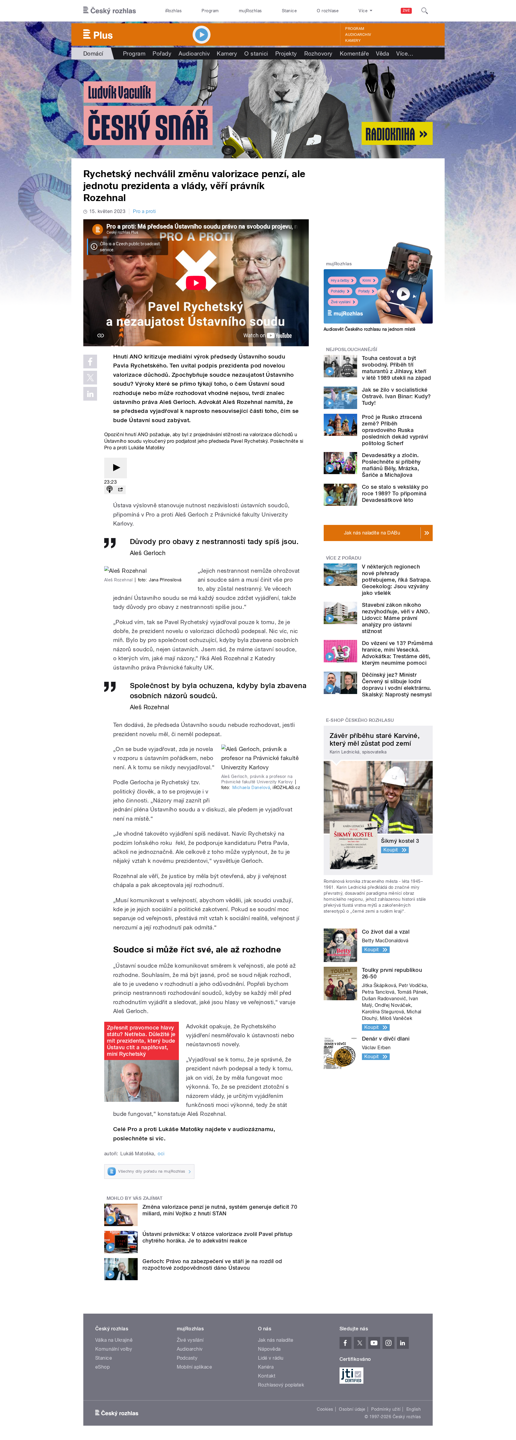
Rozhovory (318, 53)
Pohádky (338, 291)
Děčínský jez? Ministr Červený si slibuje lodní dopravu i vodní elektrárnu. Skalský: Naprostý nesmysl (396, 685)
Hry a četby (340, 280)
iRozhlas (173, 10)
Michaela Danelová (251, 787)
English (413, 1409)
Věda (382, 53)
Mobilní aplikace (194, 1367)
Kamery (353, 41)
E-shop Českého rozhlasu (360, 720)
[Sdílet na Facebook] (90, 361)
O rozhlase (328, 10)
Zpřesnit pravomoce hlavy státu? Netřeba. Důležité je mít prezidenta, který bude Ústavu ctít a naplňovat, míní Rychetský (141, 1040)
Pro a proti (144, 211)
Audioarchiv (358, 35)
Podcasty (187, 1358)
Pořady (162, 53)
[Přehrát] (115, 468)
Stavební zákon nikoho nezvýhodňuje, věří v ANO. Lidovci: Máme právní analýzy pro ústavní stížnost (396, 618)
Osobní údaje (352, 1409)
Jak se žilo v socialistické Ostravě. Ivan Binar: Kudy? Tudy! (396, 396)
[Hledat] (425, 11)
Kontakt (266, 1376)
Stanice (289, 10)
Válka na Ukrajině (114, 1340)
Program (210, 10)
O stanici (256, 53)
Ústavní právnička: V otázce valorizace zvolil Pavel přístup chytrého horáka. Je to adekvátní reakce (217, 1237)
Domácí (93, 53)
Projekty (286, 53)
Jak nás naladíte (276, 1340)
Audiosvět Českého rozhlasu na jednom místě (369, 329)
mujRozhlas (250, 10)
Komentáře (354, 53)
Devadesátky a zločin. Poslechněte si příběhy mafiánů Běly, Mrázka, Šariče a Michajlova (391, 465)
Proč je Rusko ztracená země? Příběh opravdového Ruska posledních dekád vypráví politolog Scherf (395, 430)
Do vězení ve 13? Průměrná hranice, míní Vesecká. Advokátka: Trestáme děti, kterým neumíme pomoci (397, 653)
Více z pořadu (344, 558)
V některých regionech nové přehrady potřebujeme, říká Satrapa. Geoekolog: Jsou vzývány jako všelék (396, 579)
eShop (102, 1367)
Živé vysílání (341, 302)
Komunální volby (113, 1349)
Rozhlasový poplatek (281, 1385)
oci (161, 1153)
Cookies (325, 1409)
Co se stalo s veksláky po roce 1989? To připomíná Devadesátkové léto (395, 493)
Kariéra (266, 1367)
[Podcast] (109, 489)
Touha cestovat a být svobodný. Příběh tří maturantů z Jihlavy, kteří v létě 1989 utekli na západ (396, 368)
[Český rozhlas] (109, 11)
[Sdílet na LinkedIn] (90, 394)
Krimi (367, 280)
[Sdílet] (120, 489)
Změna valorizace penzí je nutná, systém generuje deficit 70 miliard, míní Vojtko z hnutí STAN (219, 1210)
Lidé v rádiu (271, 1358)
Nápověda (269, 1349)
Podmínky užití (385, 1409)
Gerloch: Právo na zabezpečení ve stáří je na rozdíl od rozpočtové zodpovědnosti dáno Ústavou (212, 1264)
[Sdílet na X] (90, 377)
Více (404, 53)
